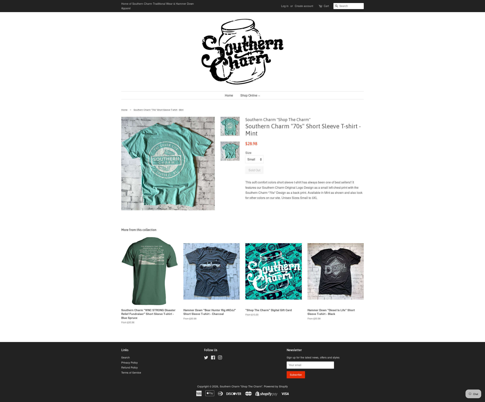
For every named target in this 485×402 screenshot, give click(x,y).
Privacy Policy (129, 362)
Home (229, 95)
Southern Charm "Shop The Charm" (241, 386)
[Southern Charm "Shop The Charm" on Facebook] (213, 358)
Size (248, 152)
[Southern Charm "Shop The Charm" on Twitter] (206, 358)
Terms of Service (131, 372)
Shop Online (249, 95)
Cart (326, 6)
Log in (285, 6)
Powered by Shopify (276, 386)
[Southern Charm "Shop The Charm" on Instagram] (220, 358)
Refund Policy (129, 367)
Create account (304, 6)
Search (125, 357)
